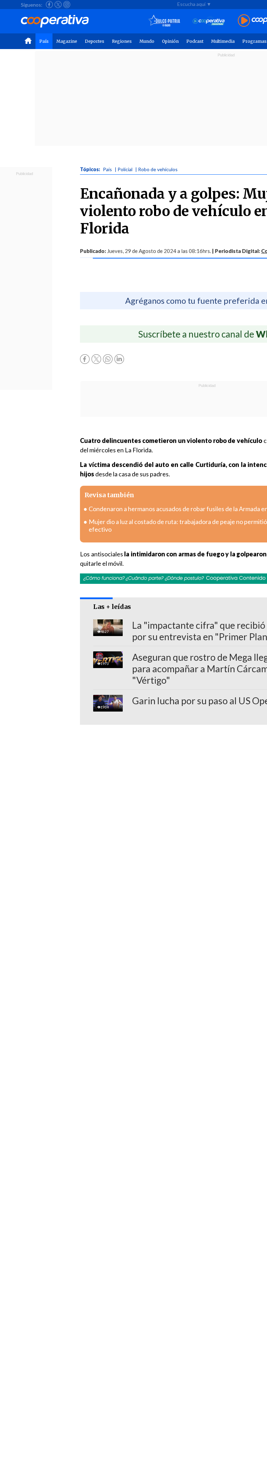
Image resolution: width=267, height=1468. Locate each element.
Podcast (194, 41)
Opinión (170, 41)
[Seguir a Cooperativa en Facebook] (49, 4)
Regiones (122, 41)
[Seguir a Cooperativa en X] (58, 4)
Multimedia (223, 41)
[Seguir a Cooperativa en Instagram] (66, 4)
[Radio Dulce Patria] (164, 21)
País (44, 41)
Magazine (66, 41)
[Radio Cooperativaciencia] (208, 21)
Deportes (94, 41)
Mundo (146, 41)
